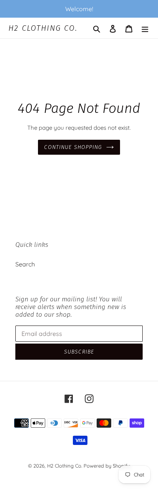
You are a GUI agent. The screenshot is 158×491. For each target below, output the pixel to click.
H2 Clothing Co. (42, 28)
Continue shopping (73, 147)
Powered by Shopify (107, 466)
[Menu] (145, 28)
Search (25, 264)
